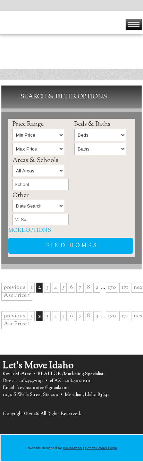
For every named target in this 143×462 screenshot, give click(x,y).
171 (124, 288)
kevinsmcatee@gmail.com (43, 388)
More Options (29, 230)
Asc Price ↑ (16, 296)
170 (112, 288)
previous (14, 288)
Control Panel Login (101, 448)
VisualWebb (72, 448)
